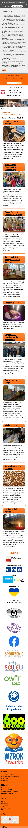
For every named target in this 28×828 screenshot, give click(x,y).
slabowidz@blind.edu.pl (9, 793)
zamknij (4, 70)
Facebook (5, 805)
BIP (4, 801)
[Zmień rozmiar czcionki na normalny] (10, 78)
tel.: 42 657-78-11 (7, 790)
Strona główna (11, 75)
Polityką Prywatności (10, 2)
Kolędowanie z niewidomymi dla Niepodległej (11, 337)
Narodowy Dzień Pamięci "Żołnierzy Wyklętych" (12, 259)
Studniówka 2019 (12, 303)
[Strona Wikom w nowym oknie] (4, 827)
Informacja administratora (14, 81)
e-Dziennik (6, 803)
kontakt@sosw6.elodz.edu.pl (10, 791)
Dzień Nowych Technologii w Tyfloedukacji (10, 167)
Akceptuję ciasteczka (17, 6)
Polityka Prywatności (8, 807)
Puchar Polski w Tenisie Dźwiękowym (13, 213)
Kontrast (21, 78)
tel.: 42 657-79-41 (7, 788)
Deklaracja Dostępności (9, 809)
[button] (2, 103)
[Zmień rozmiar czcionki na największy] (17, 78)
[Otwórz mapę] (10, 819)
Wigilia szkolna (11, 425)
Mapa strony (17, 75)
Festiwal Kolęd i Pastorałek (11, 510)
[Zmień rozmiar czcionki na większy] (13, 78)
